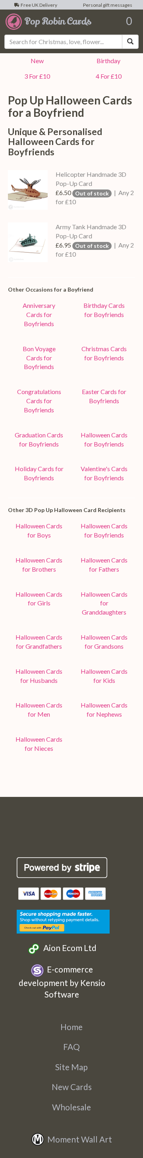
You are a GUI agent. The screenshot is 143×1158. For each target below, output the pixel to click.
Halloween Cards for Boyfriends (104, 439)
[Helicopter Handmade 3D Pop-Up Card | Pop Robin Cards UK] (28, 190)
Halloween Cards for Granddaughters (104, 603)
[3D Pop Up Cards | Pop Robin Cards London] (48, 21)
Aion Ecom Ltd (68, 948)
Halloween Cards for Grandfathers (38, 641)
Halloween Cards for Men (38, 709)
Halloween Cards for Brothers (38, 564)
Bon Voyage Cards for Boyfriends (39, 358)
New (36, 60)
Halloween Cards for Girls (38, 598)
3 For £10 (36, 76)
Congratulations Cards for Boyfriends (39, 401)
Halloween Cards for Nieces (38, 743)
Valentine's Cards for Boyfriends (104, 473)
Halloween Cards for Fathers (104, 564)
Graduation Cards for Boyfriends (39, 439)
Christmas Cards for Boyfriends (104, 353)
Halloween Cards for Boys (38, 530)
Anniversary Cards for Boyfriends (39, 314)
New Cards (72, 1087)
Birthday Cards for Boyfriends (104, 310)
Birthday (107, 60)
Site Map (71, 1067)
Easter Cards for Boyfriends (104, 396)
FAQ (71, 1047)
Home (71, 1027)
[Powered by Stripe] (62, 867)
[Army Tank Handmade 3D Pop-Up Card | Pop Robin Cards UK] (28, 242)
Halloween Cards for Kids (104, 675)
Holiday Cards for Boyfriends (39, 473)
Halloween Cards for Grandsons (104, 641)
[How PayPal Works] (63, 921)
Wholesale (71, 1107)
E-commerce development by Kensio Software (62, 981)
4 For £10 (107, 76)
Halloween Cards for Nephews (104, 709)
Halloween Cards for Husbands (38, 675)
